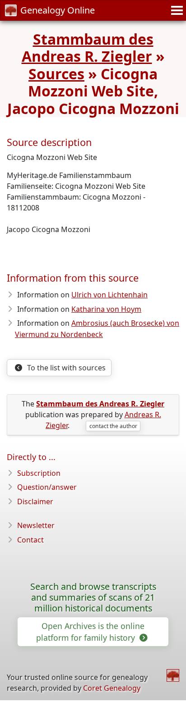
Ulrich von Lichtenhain (109, 295)
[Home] (173, 675)
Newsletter (36, 525)
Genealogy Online (57, 10)
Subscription (38, 473)
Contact (30, 540)
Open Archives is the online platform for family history (90, 631)
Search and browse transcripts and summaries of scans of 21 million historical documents (93, 597)
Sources (56, 73)
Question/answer (47, 487)
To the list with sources (65, 368)
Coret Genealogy (111, 688)
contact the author (113, 426)
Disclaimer (35, 501)
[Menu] (176, 10)
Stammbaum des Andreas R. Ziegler (87, 47)
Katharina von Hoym (106, 309)
